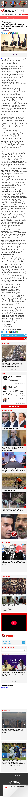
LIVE (3, 613)
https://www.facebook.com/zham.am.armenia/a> (17, 787)
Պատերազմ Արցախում (14, 17)
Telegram (12, 335)
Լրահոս (4, 373)
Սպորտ (4, 742)
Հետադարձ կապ (9, 775)
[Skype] (4, 33)
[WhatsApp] (17, 33)
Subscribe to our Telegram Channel (7, 642)
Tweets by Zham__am (6, 687)
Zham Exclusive (6, 576)
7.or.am (3, 59)
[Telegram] (2, 33)
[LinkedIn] (13, 33)
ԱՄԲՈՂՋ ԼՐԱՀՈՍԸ (14, 406)
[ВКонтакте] (6, 33)
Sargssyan (16, 796)
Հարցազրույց (6, 654)
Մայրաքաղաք (6, 710)
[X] (11, 33)
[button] (3, 356)
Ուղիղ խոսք (5, 343)
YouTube (12, 339)
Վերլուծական (6, 542)
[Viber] (15, 33)
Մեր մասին (18, 775)
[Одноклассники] (9, 33)
